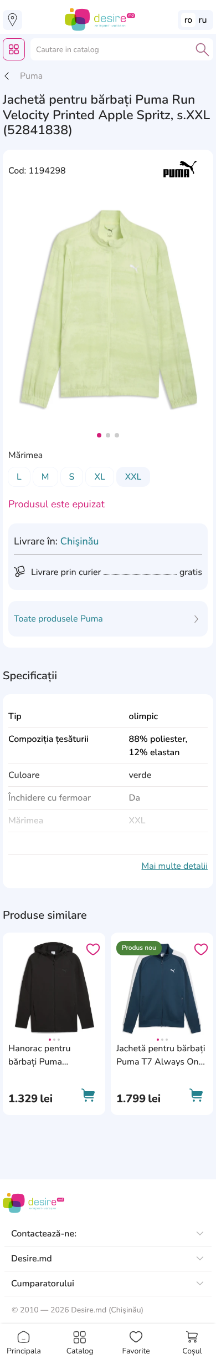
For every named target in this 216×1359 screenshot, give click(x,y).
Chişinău (79, 541)
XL (99, 477)
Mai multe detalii (174, 866)
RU (203, 20)
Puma (31, 76)
